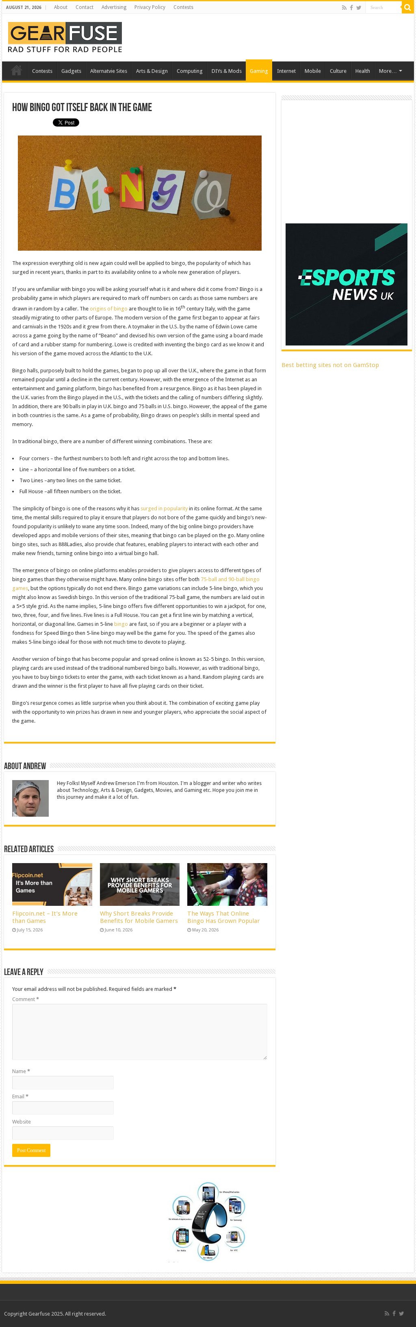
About (60, 7)
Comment (25, 999)
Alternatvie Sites (108, 71)
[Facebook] (351, 8)
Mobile (313, 71)
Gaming (259, 71)
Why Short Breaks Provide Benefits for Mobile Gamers (139, 917)
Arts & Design (152, 71)
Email (20, 1096)
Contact (84, 7)
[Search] (408, 7)
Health (362, 71)
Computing (190, 71)
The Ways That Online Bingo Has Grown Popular (223, 917)
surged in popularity (164, 508)
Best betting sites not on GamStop (330, 365)
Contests (183, 7)
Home (16, 70)
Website (21, 1122)
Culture (338, 71)
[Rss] (344, 8)
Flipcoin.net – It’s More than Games (45, 917)
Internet (286, 71)
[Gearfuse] (65, 36)
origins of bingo (109, 309)
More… (388, 71)
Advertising (114, 7)
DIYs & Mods (227, 71)
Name (21, 1071)
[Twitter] (358, 8)
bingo (121, 624)
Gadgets (71, 71)
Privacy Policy (149, 7)
